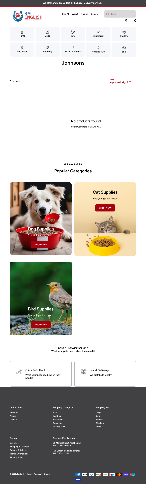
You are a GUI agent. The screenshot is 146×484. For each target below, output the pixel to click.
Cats (98, 416)
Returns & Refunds (19, 450)
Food (55, 412)
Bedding (57, 416)
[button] (134, 20)
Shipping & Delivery (19, 446)
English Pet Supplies (25, 474)
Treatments (58, 419)
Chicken (100, 423)
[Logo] (28, 16)
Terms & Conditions (19, 453)
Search (13, 443)
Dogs (98, 412)
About (13, 416)
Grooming (57, 423)
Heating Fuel (59, 426)
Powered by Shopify (42, 474)
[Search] (106, 14)
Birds (98, 426)
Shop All (14, 412)
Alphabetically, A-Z (120, 82)
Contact (13, 419)
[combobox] (120, 14)
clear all (95, 126)
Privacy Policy (17, 457)
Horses (99, 419)
